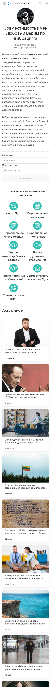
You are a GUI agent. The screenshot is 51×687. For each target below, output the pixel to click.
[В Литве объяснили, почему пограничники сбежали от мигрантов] (25, 475)
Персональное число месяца (14, 234)
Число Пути (14, 213)
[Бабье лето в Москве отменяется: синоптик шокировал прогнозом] (25, 656)
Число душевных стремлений (37, 256)
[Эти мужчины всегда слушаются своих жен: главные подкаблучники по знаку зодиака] (25, 566)
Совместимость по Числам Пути (37, 277)
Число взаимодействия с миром (13, 256)
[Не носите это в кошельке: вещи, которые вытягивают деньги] (25, 339)
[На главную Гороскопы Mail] (20, 3)
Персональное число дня (37, 215)
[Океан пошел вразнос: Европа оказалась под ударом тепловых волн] (25, 611)
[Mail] (9, 3)
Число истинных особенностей (13, 277)
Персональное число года (37, 234)
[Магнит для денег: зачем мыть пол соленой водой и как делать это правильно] (25, 430)
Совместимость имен (14, 297)
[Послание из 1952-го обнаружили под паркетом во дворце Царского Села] (25, 521)
